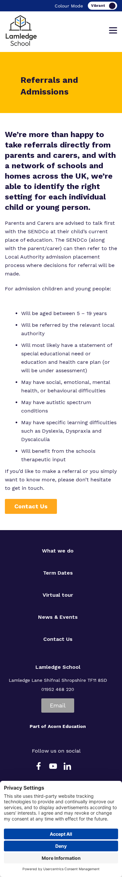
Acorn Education (67, 726)
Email (58, 705)
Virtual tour (58, 595)
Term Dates (58, 573)
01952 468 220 (57, 689)
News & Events (58, 617)
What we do (58, 551)
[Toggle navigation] (113, 30)
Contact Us (30, 506)
